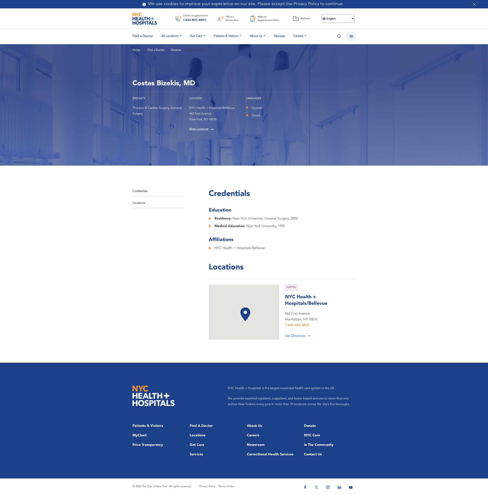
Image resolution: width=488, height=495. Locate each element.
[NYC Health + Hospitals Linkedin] (339, 487)
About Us (256, 36)
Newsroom (256, 445)
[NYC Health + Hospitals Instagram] (328, 487)
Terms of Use (226, 486)
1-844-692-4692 (297, 325)
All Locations (169, 36)
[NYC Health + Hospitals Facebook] (305, 487)
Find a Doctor (201, 426)
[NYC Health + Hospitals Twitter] (316, 487)
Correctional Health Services (270, 454)
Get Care (196, 36)
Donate (279, 36)
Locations (138, 203)
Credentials (140, 191)
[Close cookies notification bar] (474, 4)
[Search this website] (339, 36)
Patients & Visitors (226, 36)
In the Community (319, 445)
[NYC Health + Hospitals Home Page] (144, 19)
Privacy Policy (207, 486)
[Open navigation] (351, 36)
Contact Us (313, 454)
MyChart (139, 435)
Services (196, 454)
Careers (298, 36)
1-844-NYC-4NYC (194, 20)
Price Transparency (147, 445)
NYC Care (312, 435)
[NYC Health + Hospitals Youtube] (351, 487)
